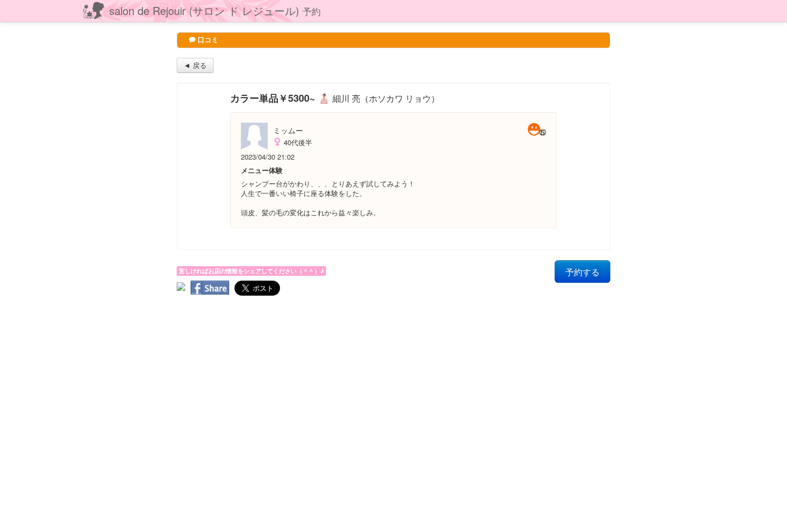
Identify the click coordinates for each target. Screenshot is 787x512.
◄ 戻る (195, 65)
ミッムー (288, 130)
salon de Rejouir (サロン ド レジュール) (215, 10)
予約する (582, 271)
